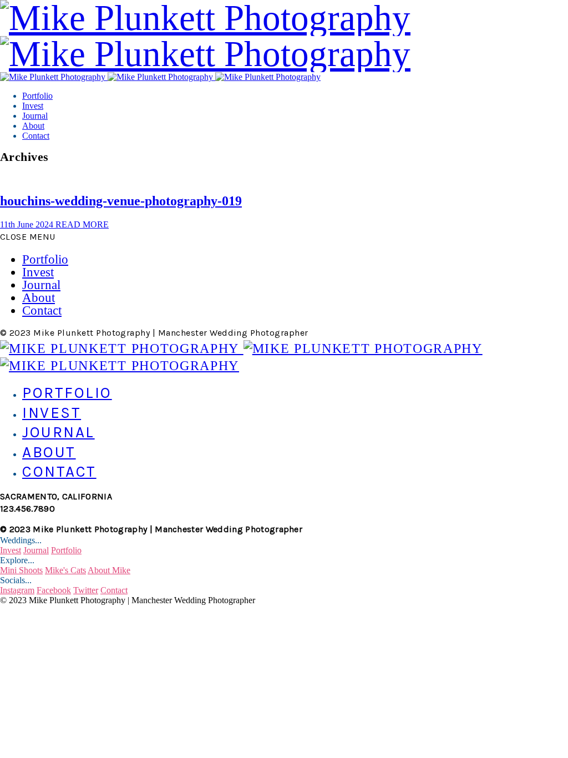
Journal (35, 115)
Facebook (54, 590)
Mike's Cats (65, 570)
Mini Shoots (21, 570)
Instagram (17, 590)
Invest (32, 105)
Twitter (85, 590)
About (33, 125)
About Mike (109, 570)
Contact (35, 135)
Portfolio (37, 95)
